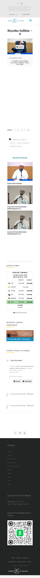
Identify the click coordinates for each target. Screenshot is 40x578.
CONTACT (12, 14)
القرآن (8, 473)
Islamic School (13, 466)
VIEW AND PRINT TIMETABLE (17, 339)
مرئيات (9, 484)
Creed (15, 61)
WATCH (21, 47)
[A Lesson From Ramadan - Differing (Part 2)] (20, 221)
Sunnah (21, 62)
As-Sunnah (11, 459)
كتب (8, 480)
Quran (9, 455)
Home (9, 452)
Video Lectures (22, 63)
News (9, 470)
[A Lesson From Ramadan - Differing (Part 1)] (20, 195)
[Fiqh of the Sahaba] (20, 172)
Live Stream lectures (27, 366)
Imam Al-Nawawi (23, 143)
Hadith (12, 143)
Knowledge (11, 462)
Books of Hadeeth (20, 139)
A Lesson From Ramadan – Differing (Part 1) (17, 208)
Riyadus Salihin (16, 146)
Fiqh (17, 366)
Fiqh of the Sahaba (14, 183)
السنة (8, 477)
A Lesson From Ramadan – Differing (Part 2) (17, 233)
